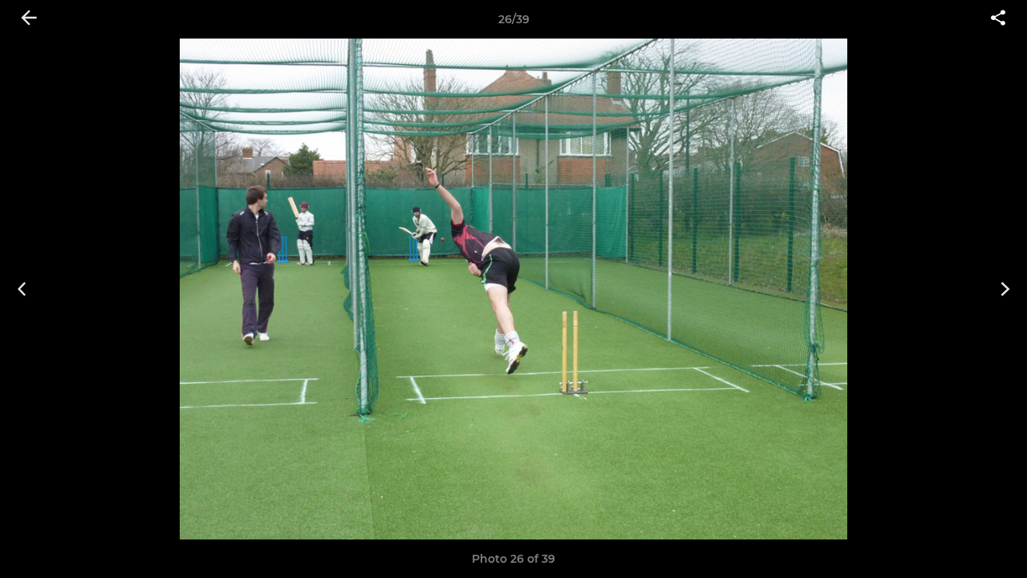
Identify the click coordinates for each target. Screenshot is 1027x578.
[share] (998, 19)
